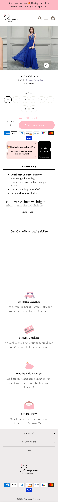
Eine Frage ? (29, 433)
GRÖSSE (29, 93)
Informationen (29, 442)
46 (33, 108)
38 (33, 99)
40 (42, 99)
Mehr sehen (28, 211)
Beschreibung (29, 166)
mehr (29, 450)
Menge (10, 122)
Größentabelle (30, 118)
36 (25, 99)
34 (16, 99)
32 (8, 99)
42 (50, 99)
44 (25, 108)
